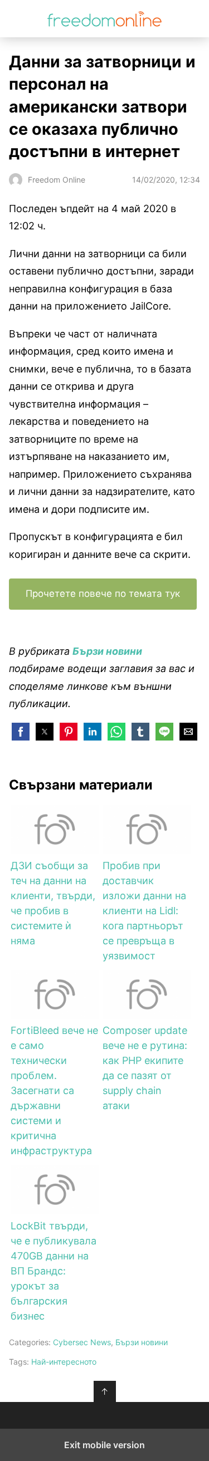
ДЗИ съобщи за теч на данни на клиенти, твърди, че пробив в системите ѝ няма (53, 903)
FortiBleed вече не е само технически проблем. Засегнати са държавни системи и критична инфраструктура (54, 1090)
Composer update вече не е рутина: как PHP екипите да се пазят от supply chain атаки (145, 1067)
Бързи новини (141, 1342)
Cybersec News (82, 1342)
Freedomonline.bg (104, 18)
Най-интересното (63, 1361)
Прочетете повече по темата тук (103, 593)
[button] (21, 732)
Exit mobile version (104, 1444)
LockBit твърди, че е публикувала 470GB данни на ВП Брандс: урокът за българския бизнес (53, 1271)
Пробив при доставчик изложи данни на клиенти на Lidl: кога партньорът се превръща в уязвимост (144, 911)
